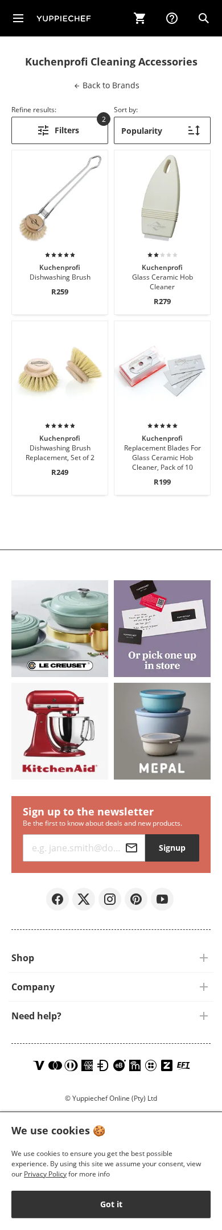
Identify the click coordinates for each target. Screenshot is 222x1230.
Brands (109, 85)
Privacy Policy (45, 1174)
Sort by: (126, 109)
